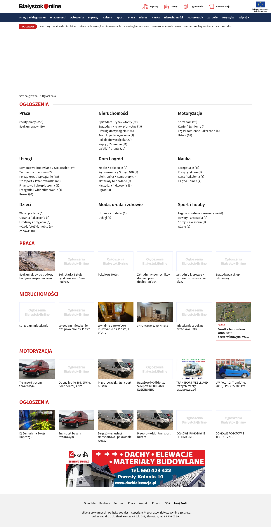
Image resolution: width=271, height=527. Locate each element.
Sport (120, 17)
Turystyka (228, 17)
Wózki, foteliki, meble (33, 226)
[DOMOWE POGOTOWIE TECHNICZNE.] (194, 420)
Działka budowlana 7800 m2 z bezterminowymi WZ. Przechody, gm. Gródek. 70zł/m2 (232, 333)
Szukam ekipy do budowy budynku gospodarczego (36, 276)
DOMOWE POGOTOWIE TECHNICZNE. (190, 435)
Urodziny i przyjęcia (32, 222)
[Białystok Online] (40, 6)
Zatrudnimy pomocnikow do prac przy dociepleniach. (153, 278)
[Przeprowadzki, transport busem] (115, 369)
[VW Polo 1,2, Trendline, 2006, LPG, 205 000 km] (233, 369)
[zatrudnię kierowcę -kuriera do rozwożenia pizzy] (194, 261)
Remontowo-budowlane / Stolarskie (43, 168)
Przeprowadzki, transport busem (114, 384)
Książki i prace (187, 181)
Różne (23, 194)
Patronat (119, 503)
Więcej (243, 17)
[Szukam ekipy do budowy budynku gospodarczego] (37, 261)
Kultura (107, 17)
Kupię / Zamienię (110, 144)
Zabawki (24, 231)
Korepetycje (186, 168)
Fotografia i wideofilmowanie (38, 190)
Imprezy (154, 6)
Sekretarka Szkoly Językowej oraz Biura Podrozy (72, 278)
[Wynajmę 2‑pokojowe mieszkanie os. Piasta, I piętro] (115, 312)
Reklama (104, 503)
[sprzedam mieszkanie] (37, 312)
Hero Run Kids (224, 26)
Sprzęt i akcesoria (190, 222)
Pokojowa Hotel (108, 274)
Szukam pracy (28, 126)
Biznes (143, 17)
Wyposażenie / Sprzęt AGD (116, 172)
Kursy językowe (188, 172)
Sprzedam (185, 122)
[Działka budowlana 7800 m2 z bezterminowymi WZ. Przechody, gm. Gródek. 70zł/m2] (233, 312)
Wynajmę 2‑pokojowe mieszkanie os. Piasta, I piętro (113, 329)
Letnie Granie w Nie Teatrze (166, 26)
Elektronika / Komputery (115, 176)
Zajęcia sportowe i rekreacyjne (198, 213)
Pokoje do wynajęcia (112, 140)
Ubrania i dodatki (110, 213)
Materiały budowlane (113, 181)
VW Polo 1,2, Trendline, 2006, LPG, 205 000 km (231, 384)
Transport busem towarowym (30, 384)
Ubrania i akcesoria (32, 218)
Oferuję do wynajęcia (113, 131)
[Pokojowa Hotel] (115, 261)
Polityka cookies (118, 512)
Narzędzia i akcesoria (113, 185)
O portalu (90, 503)
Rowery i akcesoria (190, 218)
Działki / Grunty (109, 148)
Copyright (137, 512)
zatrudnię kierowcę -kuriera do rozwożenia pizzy (191, 278)
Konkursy (45, 26)
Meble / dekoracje (111, 168)
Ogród (103, 190)
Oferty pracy (27, 122)
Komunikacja (223, 6)
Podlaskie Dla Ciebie (64, 26)
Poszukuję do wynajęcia (114, 135)
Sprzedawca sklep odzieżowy (228, 276)
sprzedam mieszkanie (33, 325)
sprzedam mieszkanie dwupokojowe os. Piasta (74, 327)
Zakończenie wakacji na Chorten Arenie (100, 26)
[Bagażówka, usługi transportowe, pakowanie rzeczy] (115, 420)
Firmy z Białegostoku (32, 17)
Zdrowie (212, 17)
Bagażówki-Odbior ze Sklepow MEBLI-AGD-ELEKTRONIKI (151, 386)
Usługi (182, 135)
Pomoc (156, 503)
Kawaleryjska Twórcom (136, 26)
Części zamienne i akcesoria (196, 131)
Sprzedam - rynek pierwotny (117, 126)
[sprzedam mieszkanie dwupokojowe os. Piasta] (76, 312)
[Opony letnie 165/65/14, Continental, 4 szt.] (76, 369)
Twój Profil (180, 503)
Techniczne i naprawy (33, 172)
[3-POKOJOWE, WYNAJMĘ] (155, 312)
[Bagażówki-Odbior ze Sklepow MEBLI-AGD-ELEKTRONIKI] (155, 369)
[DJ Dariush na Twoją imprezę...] (37, 420)
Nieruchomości (173, 17)
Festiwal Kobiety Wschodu (198, 26)
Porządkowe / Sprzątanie (36, 176)
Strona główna (28, 96)
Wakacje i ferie (29, 213)
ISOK (167, 503)
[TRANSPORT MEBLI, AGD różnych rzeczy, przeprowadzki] (194, 369)
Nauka (156, 17)
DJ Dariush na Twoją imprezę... (32, 435)
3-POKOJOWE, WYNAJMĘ (152, 325)
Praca (131, 17)
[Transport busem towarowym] (37, 369)
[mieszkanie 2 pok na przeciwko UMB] (194, 312)
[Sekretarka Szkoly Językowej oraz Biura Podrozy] (76, 261)
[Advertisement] (135, 62)
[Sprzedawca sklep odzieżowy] (233, 261)
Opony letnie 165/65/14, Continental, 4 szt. (75, 384)
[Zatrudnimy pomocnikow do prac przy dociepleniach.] (155, 261)
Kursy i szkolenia (189, 176)
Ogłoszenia (197, 6)
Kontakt (143, 503)
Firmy (174, 6)
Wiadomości (57, 17)
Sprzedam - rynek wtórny (115, 122)
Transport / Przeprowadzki (37, 181)
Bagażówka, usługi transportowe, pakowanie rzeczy (115, 437)
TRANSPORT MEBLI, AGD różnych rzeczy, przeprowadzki (192, 386)
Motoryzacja (195, 17)
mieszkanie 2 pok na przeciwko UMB (190, 327)
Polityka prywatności (93, 512)
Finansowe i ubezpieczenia (37, 185)
